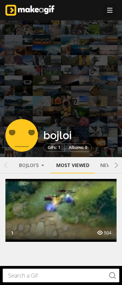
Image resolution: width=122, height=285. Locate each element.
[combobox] (61, 275)
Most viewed (72, 165)
